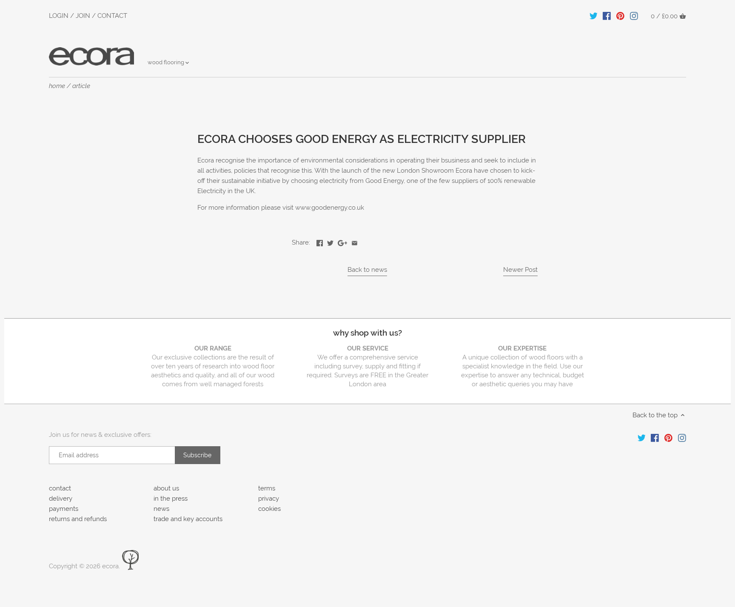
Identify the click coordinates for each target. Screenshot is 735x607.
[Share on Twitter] (330, 241)
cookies (269, 509)
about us (166, 488)
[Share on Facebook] (319, 241)
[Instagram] (634, 16)
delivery (60, 498)
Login (58, 16)
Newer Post (520, 270)
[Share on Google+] (343, 241)
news (161, 509)
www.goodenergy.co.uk (329, 207)
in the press (171, 498)
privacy (268, 498)
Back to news (367, 270)
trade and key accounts (188, 519)
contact (60, 488)
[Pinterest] (620, 16)
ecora (110, 566)
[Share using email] (354, 241)
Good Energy (384, 181)
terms (266, 488)
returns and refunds (78, 519)
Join (83, 16)
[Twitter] (594, 16)
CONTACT (112, 16)
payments (63, 509)
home (57, 86)
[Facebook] (607, 16)
